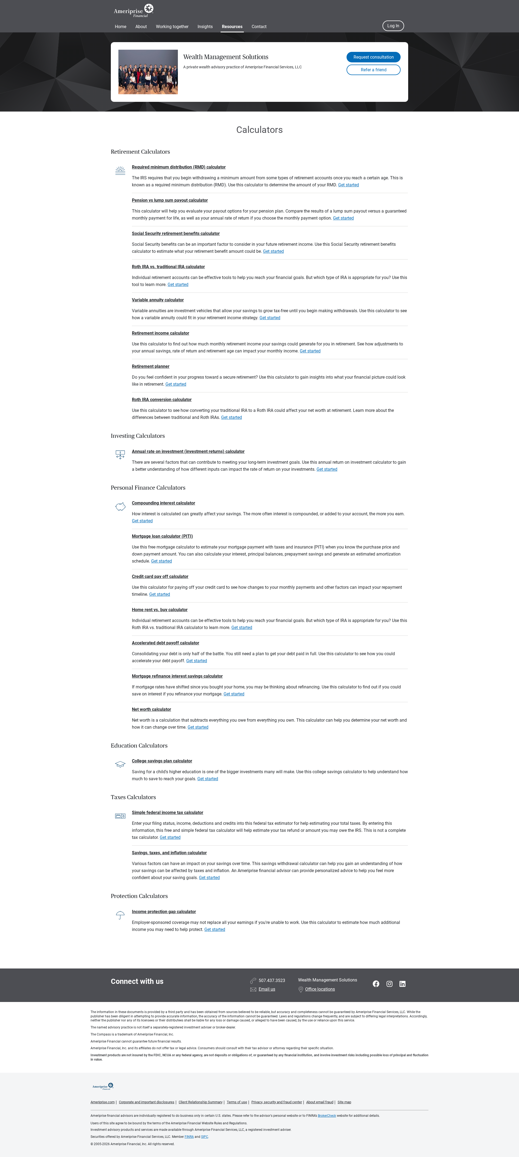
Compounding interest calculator (163, 503)
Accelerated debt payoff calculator (165, 642)
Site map (344, 1102)
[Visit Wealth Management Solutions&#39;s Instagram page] (390, 984)
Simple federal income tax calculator (167, 812)
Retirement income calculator (160, 333)
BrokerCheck (327, 1116)
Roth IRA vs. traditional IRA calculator (168, 266)
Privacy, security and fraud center (276, 1102)
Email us (267, 989)
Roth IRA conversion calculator (162, 399)
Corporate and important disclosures (146, 1102)
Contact (259, 26)
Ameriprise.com (103, 1102)
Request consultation (374, 57)
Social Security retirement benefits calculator (176, 233)
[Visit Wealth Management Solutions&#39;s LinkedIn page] (402, 984)
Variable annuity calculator (158, 299)
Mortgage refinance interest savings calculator (177, 676)
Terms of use (237, 1102)
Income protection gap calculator (164, 911)
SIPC (204, 1137)
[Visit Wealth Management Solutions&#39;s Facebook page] (377, 984)
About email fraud (319, 1102)
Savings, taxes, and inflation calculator (169, 852)
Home (120, 26)
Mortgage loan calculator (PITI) (162, 536)
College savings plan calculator (162, 761)
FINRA (189, 1137)
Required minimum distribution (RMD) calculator (179, 167)
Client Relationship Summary (200, 1102)
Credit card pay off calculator (160, 576)
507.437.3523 (272, 980)
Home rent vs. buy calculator (160, 609)
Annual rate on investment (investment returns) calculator (188, 451)
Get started (348, 184)
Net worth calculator (151, 709)
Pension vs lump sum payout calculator (170, 200)
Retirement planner (150, 366)
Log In (393, 25)
